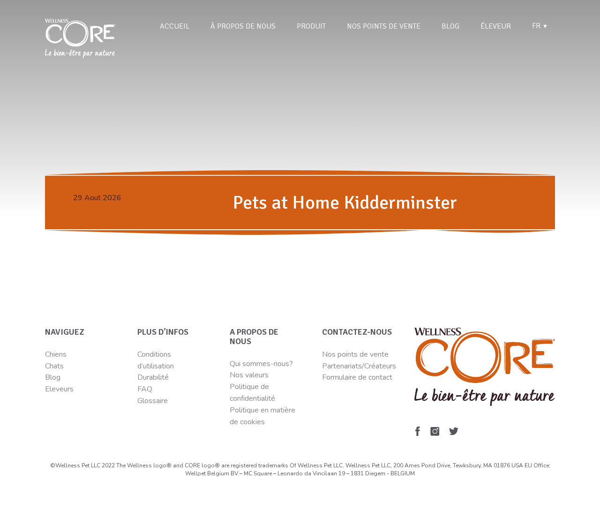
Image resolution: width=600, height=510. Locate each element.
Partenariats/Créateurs (359, 366)
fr (540, 25)
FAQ (144, 389)
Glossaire (152, 401)
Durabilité (154, 377)
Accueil (174, 26)
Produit (311, 26)
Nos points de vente (383, 26)
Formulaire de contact (357, 377)
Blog (450, 26)
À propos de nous (243, 26)
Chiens (56, 354)
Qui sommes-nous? (261, 364)
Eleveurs (59, 389)
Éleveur (495, 26)
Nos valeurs (249, 375)
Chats (54, 366)
